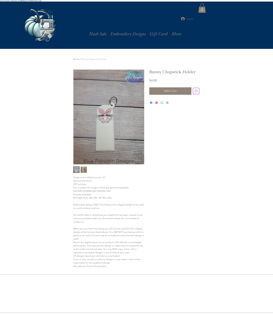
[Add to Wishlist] (196, 91)
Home (76, 59)
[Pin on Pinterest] (156, 102)
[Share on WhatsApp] (162, 102)
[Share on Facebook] (151, 102)
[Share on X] (167, 102)
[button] (202, 8)
